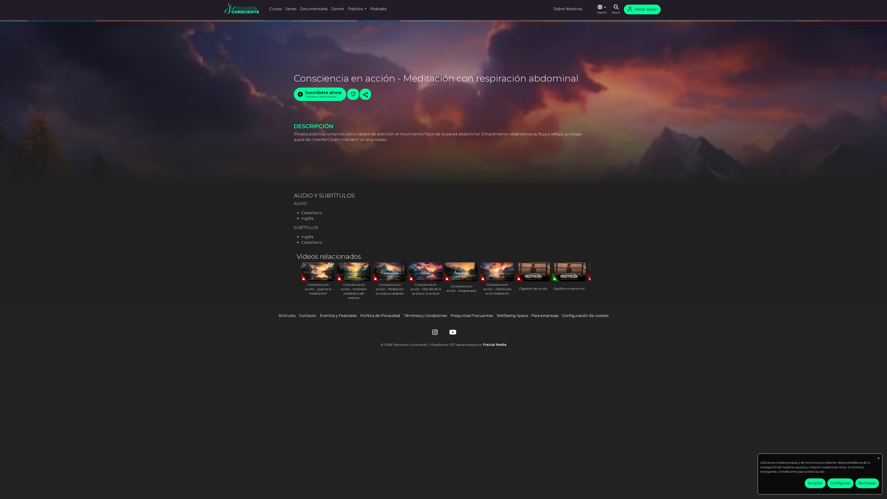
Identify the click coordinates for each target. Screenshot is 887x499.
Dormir (337, 9)
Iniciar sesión (646, 9)
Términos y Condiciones (425, 315)
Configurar (840, 483)
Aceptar (815, 483)
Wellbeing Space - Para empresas (527, 315)
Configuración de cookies (585, 315)
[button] (601, 9)
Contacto (307, 315)
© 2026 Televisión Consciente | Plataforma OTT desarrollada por (443, 345)
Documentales (314, 9)
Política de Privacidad (380, 315)
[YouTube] (452, 333)
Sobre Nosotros (568, 9)
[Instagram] (435, 333)
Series (291, 9)
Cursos (275, 9)
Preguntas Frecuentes (472, 315)
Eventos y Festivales (338, 315)
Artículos (287, 315)
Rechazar (867, 483)
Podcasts (378, 9)
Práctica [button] (356, 9)
